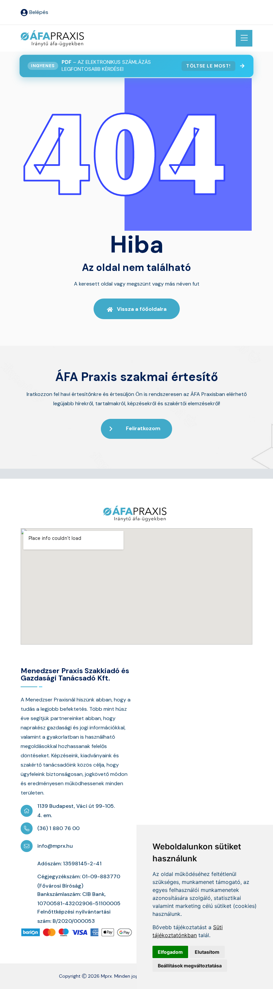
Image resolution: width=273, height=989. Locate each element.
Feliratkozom (143, 428)
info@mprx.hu (55, 845)
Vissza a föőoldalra (141, 309)
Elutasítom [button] (207, 952)
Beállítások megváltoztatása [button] (190, 965)
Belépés (38, 12)
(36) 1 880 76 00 (58, 828)
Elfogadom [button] (170, 952)
